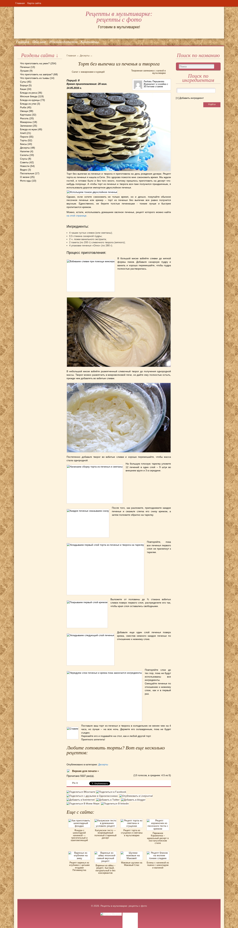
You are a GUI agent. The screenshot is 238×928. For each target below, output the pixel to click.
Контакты (89, 42)
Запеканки (26, 125)
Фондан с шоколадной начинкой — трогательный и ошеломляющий (79, 835)
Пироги (24, 136)
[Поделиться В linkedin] (115, 803)
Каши (23, 89)
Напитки (24, 151)
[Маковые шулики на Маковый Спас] (131, 852)
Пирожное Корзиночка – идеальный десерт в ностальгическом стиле (158, 838)
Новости (24, 166)
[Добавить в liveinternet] (81, 799)
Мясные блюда (28, 96)
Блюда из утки (28, 103)
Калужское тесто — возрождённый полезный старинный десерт (105, 834)
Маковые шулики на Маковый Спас (131, 863)
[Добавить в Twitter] (108, 799)
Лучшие (24, 70)
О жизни (24, 177)
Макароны (26, 122)
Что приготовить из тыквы (34, 78)
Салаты (24, 155)
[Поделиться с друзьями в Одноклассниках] (93, 795)
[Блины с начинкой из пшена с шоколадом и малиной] (158, 852)
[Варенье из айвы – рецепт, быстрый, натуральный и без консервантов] (105, 852)
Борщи (24, 85)
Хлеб (23, 133)
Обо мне (39, 42)
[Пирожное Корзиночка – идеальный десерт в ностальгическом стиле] (158, 820)
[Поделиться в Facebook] (111, 792)
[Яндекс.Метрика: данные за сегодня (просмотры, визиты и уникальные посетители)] (111, 914)
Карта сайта (34, 3)
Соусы (23, 158)
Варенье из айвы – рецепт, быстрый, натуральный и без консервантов (105, 869)
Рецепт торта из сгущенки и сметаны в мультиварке (132, 833)
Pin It (75, 783)
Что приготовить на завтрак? (36, 74)
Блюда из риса (28, 92)
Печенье (25, 67)
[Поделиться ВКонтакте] (81, 792)
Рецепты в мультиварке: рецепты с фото (119, 16)
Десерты (25, 147)
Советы (24, 162)
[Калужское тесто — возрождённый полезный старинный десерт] (105, 820)
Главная (20, 3)
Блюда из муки (28, 129)
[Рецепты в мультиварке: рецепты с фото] (17, 6)
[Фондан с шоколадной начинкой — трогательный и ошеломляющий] (79, 820)
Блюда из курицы (30, 100)
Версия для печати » (85, 770)
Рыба (23, 107)
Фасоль (24, 118)
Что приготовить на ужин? (35, 63)
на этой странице (76, 215)
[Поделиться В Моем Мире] (84, 803)
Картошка (25, 114)
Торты (23, 140)
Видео (23, 169)
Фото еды (25, 180)
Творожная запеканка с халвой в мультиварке (148, 71)
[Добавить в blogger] (133, 799)
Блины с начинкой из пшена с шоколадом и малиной (158, 865)
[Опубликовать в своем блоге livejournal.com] (136, 795)
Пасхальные (27, 173)
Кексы (23, 144)
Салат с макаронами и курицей (88, 72)
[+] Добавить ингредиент (190, 98)
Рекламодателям (63, 42)
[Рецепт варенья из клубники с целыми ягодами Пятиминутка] (79, 852)
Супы (23, 81)
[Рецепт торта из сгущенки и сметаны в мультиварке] (131, 820)
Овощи (24, 111)
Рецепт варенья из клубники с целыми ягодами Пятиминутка (79, 866)
